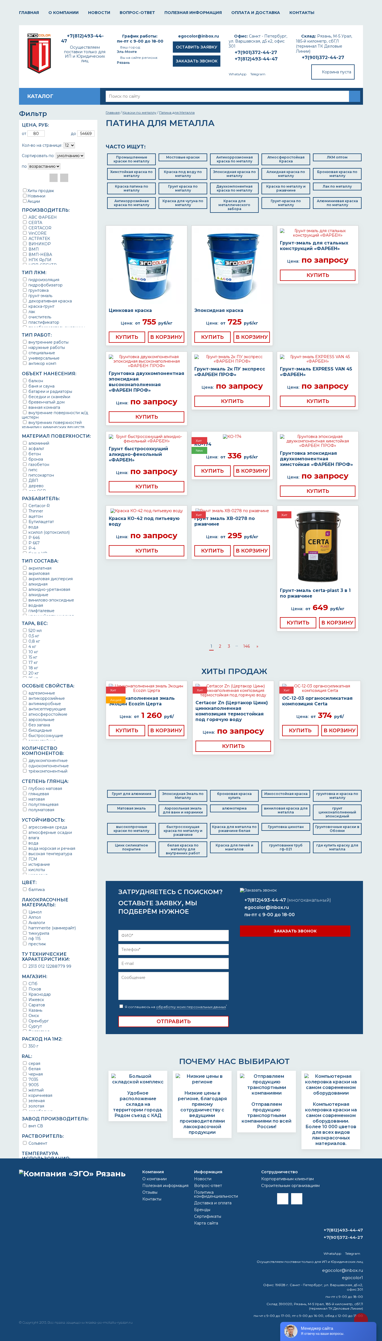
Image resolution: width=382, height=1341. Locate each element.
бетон (34, 453)
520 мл (34, 630)
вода (32, 526)
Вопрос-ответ (137, 12)
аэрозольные (41, 719)
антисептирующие (46, 708)
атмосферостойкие (47, 714)
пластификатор (43, 322)
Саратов (36, 1004)
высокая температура (49, 853)
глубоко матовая (44, 788)
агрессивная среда (47, 827)
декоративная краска (49, 300)
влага (33, 837)
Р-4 (31, 548)
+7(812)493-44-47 (256, 59)
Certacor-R (38, 505)
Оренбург (38, 1020)
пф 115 (34, 938)
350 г (32, 1046)
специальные (41, 352)
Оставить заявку (196, 47)
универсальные (43, 358)
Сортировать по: (38, 155)
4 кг (31, 646)
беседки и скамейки (48, 396)
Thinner (35, 511)
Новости (99, 12)
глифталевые (41, 610)
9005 (33, 1084)
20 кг (33, 673)
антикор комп (41, 363)
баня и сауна (41, 386)
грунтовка (38, 290)
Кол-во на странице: (42, 145)
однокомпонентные (48, 765)
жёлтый (35, 1090)
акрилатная (39, 568)
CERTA (34, 222)
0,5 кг (33, 635)
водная (35, 605)
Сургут (34, 1026)
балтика (36, 889)
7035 (32, 1079)
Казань (34, 1010)
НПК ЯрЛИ (39, 259)
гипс (32, 469)
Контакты (301, 12)
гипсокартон (40, 475)
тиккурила (38, 933)
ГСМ (32, 859)
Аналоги (36, 922)
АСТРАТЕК (38, 238)
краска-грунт (41, 306)
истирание (38, 864)
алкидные (37, 594)
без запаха (38, 724)
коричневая (39, 1095)
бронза (35, 459)
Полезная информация (193, 12)
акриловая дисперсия (50, 578)
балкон (35, 380)
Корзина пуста (336, 71)
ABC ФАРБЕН (42, 217)
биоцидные (39, 730)
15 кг (32, 657)
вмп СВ (35, 1125)
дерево (35, 485)
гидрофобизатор (45, 285)
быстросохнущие (45, 735)
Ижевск (35, 999)
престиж (36, 943)
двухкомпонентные (47, 760)
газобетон (38, 464)
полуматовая (40, 809)
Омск (33, 1015)
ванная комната (43, 407)
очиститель (39, 316)
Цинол (34, 911)
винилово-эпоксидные (50, 600)
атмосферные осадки (49, 832)
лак (31, 311)
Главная (29, 12)
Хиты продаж (40, 190)
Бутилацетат (40, 521)
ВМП (33, 249)
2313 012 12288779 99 (49, 966)
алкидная (37, 584)
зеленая (36, 1100)
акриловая (38, 573)
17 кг (32, 662)
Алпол (34, 917)
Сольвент (37, 1143)
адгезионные (41, 693)
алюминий (38, 443)
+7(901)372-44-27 (323, 57)
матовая (36, 799)
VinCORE (37, 233)
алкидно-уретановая (48, 589)
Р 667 (33, 542)
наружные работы (46, 347)
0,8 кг (33, 641)
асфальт (35, 448)
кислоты (36, 869)
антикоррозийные (46, 698)
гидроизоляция (43, 279)
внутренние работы (48, 342)
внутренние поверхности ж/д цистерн (55, 414)
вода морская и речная (51, 848)
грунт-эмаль (39, 295)
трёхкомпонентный (47, 771)
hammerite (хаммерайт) (51, 927)
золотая (35, 1106)
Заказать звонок (197, 61)
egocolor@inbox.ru (198, 36)
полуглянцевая (42, 804)
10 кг (32, 651)
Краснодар (39, 994)
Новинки (36, 196)
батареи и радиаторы (49, 391)
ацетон (35, 516)
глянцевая (38, 793)
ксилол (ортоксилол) (48, 532)
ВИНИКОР (39, 243)
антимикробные (44, 703)
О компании (63, 12)
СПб (32, 983)
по (24, 166)
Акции (33, 201)
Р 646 (33, 537)
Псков (34, 988)
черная (35, 1074)
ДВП (32, 480)
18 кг (32, 667)
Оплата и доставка (255, 12)
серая (33, 1063)
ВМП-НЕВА (39, 254)
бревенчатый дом (46, 402)
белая (34, 1068)
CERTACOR (39, 227)
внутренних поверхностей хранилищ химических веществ (53, 424)
